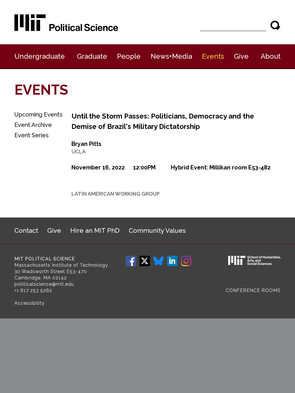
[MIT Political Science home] (66, 22)
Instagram (186, 261)
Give (241, 56)
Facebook (131, 261)
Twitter (144, 261)
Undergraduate (39, 56)
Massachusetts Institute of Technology (61, 265)
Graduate (92, 56)
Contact (26, 230)
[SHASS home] (254, 261)
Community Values (157, 230)
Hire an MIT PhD (95, 230)
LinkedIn (172, 261)
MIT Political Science (44, 259)
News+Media (171, 56)
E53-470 (77, 271)
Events (213, 56)
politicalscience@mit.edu (44, 284)
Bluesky (158, 261)
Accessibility (29, 303)
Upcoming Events (38, 114)
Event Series (31, 135)
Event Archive (33, 124)
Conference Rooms (253, 290)
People (129, 56)
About (271, 56)
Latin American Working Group (115, 194)
